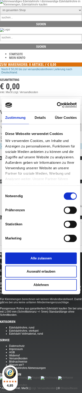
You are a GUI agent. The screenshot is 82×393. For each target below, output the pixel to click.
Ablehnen (41, 285)
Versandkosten (18, 358)
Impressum (16, 349)
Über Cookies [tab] (66, 117)
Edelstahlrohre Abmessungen (27, 368)
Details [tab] (40, 117)
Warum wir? (16, 364)
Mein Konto (17, 57)
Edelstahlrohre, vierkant (23, 330)
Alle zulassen (41, 258)
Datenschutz (17, 346)
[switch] (70, 210)
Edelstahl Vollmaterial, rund (26, 333)
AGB (12, 352)
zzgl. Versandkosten (25, 92)
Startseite (16, 54)
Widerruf (14, 355)
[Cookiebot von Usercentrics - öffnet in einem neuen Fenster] (58, 105)
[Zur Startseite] (5, 29)
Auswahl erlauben (41, 272)
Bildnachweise (18, 361)
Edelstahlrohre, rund (21, 327)
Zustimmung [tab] (15, 117)
